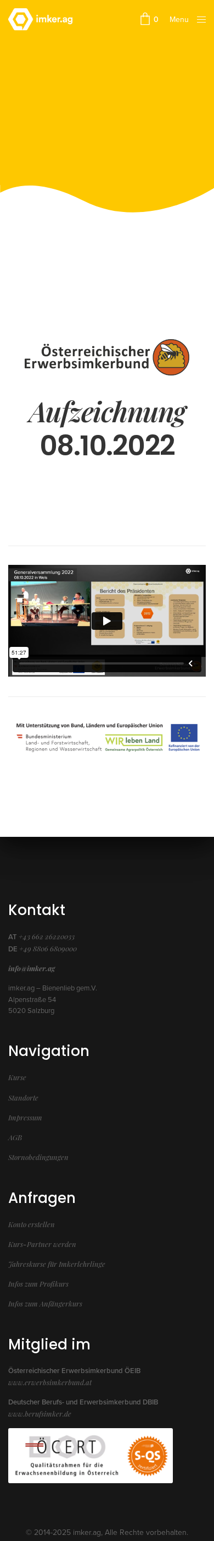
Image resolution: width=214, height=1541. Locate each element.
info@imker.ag (31, 968)
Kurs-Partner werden (42, 1244)
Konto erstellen (31, 1224)
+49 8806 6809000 (48, 948)
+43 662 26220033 (47, 936)
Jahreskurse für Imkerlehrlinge (56, 1263)
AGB (15, 1137)
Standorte (23, 1097)
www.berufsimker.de (39, 1413)
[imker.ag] (40, 19)
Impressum (25, 1117)
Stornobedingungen (38, 1157)
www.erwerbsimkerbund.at (50, 1382)
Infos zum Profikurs (38, 1283)
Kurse (17, 1077)
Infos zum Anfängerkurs (45, 1303)
